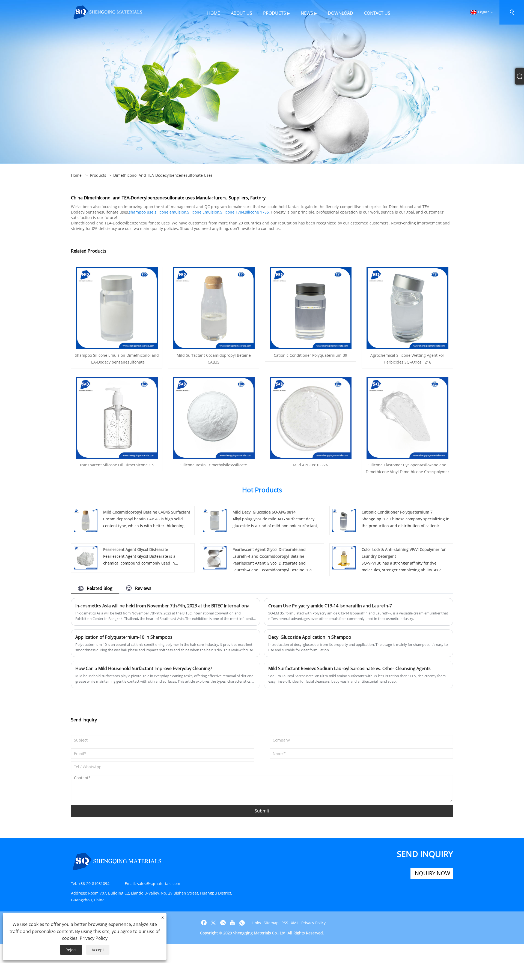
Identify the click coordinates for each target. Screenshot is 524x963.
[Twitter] (213, 923)
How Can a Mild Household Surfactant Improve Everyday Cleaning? (143, 668)
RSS (284, 922)
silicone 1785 (257, 212)
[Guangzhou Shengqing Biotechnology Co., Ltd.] (108, 11)
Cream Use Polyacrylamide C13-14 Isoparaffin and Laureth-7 (330, 606)
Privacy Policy (313, 922)
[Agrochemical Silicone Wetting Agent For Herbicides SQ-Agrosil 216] (407, 307)
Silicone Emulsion (203, 212)
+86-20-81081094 (93, 883)
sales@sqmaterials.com (158, 883)
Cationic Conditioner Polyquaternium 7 (397, 512)
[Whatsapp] (242, 923)
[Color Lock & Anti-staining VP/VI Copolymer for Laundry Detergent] (344, 557)
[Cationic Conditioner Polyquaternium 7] (344, 520)
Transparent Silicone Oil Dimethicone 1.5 (116, 464)
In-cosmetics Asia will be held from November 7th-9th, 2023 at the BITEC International (163, 606)
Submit (262, 811)
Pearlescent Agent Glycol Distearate (135, 549)
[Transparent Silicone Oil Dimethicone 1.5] (117, 417)
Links (256, 922)
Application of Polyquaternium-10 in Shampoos (123, 637)
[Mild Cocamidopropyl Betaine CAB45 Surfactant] (85, 520)
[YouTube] (232, 923)
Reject (71, 949)
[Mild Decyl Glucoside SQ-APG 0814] (215, 520)
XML (295, 922)
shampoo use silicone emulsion (157, 212)
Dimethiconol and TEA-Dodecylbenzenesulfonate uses (163, 175)
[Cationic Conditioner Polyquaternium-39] (311, 307)
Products (98, 175)
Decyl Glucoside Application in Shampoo (309, 637)
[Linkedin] (223, 923)
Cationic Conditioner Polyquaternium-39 (310, 355)
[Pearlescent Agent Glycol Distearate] (85, 557)
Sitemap (271, 922)
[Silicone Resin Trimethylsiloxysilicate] (214, 417)
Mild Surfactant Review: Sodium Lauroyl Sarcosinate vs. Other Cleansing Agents (349, 668)
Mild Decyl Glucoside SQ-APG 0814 (264, 512)
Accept (98, 949)
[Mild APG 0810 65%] (311, 417)
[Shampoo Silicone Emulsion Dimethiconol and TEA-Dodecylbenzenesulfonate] (117, 307)
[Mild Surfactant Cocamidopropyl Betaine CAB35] (214, 307)
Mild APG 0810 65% (310, 464)
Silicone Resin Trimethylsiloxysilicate (213, 464)
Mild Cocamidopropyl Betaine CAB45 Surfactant (146, 512)
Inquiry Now (431, 873)
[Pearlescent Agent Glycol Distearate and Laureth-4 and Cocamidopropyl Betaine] (215, 557)
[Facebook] (204, 923)
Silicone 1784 (232, 212)
